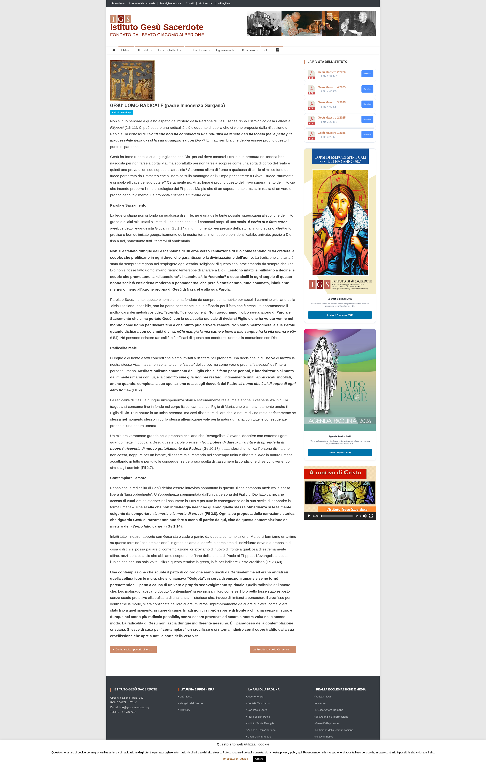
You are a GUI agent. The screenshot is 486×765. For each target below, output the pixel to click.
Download (367, 74)
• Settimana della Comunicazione (333, 729)
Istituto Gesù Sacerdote (156, 27)
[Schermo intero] (371, 516)
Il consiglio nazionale (170, 3)
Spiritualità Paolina (199, 50)
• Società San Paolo (258, 703)
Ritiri (266, 50)
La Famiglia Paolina (169, 50)
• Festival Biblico (323, 736)
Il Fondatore (145, 50)
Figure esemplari (226, 50)
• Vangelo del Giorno (190, 703)
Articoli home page (121, 112)
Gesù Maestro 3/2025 (332, 102)
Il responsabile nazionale (142, 3)
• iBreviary (184, 709)
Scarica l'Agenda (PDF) (340, 452)
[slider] (337, 516)
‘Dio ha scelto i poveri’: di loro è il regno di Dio (136, 649)
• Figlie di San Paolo (258, 716)
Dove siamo (118, 3)
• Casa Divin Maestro (258, 736)
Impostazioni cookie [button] (235, 758)
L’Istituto (126, 50)
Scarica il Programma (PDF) (340, 315)
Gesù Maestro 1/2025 (332, 132)
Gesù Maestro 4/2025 (332, 87)
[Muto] (365, 516)
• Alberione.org (255, 696)
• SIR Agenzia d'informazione (331, 716)
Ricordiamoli (250, 50)
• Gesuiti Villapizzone (326, 723)
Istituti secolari (206, 3)
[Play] (309, 516)
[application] (340, 493)
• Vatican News (322, 696)
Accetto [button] (259, 758)
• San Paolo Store (256, 709)
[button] (340, 492)
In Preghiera (224, 3)
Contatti (190, 3)
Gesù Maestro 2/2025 (332, 117)
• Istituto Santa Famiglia (260, 723)
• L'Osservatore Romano (328, 709)
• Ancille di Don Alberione (261, 729)
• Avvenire (320, 703)
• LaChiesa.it (185, 696)
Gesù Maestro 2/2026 (332, 72)
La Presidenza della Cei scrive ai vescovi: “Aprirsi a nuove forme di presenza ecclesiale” (274, 649)
